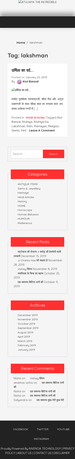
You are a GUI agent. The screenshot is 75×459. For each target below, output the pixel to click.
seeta (15, 130)
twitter (42, 429)
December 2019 (28, 315)
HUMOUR (24, 218)
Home (21, 42)
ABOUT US (25, 453)
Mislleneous (25, 223)
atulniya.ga (41, 122)
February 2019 (27, 345)
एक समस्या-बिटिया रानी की (30, 282)
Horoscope (25, 210)
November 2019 (28, 319)
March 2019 (25, 341)
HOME (22, 206)
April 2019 (24, 336)
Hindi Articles (35, 117)
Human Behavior (28, 214)
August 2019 (25, 332)
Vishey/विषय (25, 269)
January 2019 (26, 349)
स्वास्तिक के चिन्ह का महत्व (30, 273)
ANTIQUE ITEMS (28, 184)
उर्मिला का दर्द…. (23, 70)
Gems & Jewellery (29, 188)
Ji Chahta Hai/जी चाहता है (33, 260)
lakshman (18, 126)
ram (30, 126)
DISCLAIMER (61, 453)
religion (53, 126)
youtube (63, 429)
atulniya (27, 122)
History (22, 201)
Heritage (23, 192)
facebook (20, 429)
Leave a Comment (42, 130)
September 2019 (28, 328)
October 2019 (26, 323)
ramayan (40, 126)
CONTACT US (43, 453)
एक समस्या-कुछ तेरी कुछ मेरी (50, 400)
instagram (41, 439)
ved (23, 130)
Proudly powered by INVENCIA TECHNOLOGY (31, 448)
